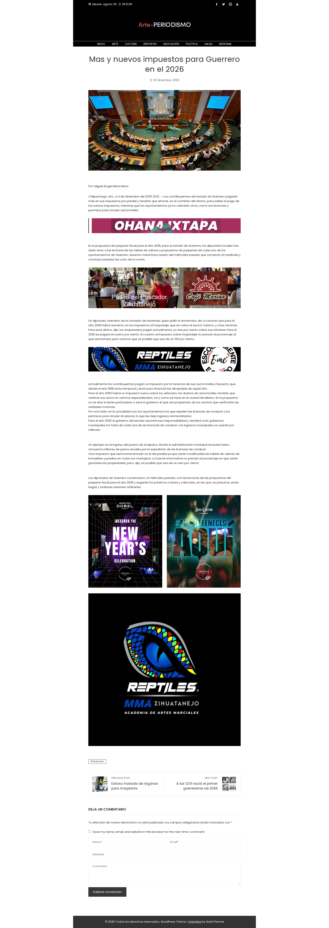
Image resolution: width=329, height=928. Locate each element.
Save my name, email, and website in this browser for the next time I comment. (149, 832)
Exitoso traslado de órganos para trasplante (134, 783)
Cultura (131, 44)
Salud (208, 44)
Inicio (101, 44)
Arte (115, 44)
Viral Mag (194, 922)
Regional (225, 44)
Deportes (150, 44)
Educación (171, 44)
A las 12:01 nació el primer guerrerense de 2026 (197, 783)
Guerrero (98, 761)
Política (192, 44)
